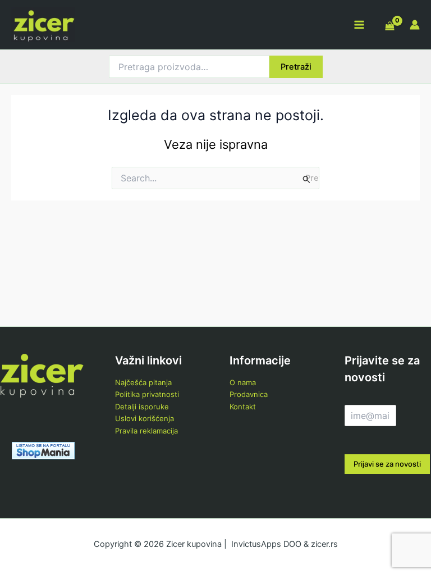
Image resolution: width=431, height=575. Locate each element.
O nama (243, 382)
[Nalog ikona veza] (415, 25)
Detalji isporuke (142, 406)
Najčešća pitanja (143, 382)
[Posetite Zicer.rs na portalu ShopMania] (43, 449)
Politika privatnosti (147, 394)
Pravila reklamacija (146, 430)
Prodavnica (249, 394)
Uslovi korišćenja (144, 418)
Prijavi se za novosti (387, 463)
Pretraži (296, 67)
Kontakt (243, 406)
